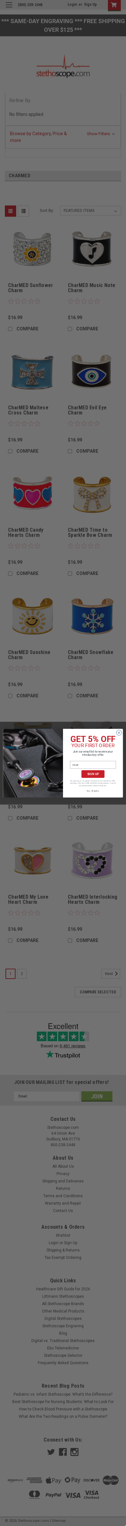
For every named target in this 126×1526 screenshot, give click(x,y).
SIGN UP (93, 773)
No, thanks (93, 790)
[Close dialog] (119, 732)
